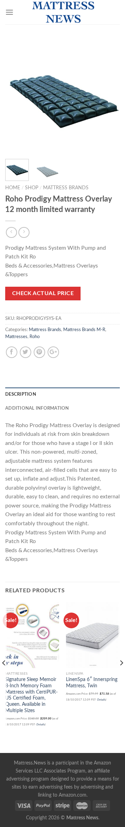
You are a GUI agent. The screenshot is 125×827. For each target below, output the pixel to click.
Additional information (37, 408)
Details (40, 724)
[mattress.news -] (62, 12)
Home (12, 187)
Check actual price (43, 293)
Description (20, 394)
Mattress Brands (66, 187)
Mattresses (16, 337)
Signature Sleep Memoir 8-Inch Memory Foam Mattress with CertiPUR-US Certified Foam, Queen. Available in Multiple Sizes (31, 695)
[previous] (16, 96)
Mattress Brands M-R (84, 330)
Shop (31, 187)
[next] (108, 96)
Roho (35, 337)
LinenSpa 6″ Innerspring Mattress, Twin (91, 682)
